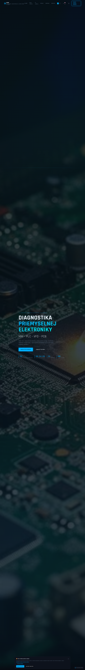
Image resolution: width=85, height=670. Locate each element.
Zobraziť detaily (20, 663)
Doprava (47, 3)
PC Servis (36, 3)
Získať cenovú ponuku (74, 3)
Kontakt (53, 3)
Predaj (42, 3)
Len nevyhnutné (29, 666)
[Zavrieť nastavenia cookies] (68, 658)
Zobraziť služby (40, 349)
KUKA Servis (31, 3)
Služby (25, 3)
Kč (59, 3)
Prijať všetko (20, 666)
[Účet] (69, 3)
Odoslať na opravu (26, 349)
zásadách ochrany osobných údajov (22, 661)
